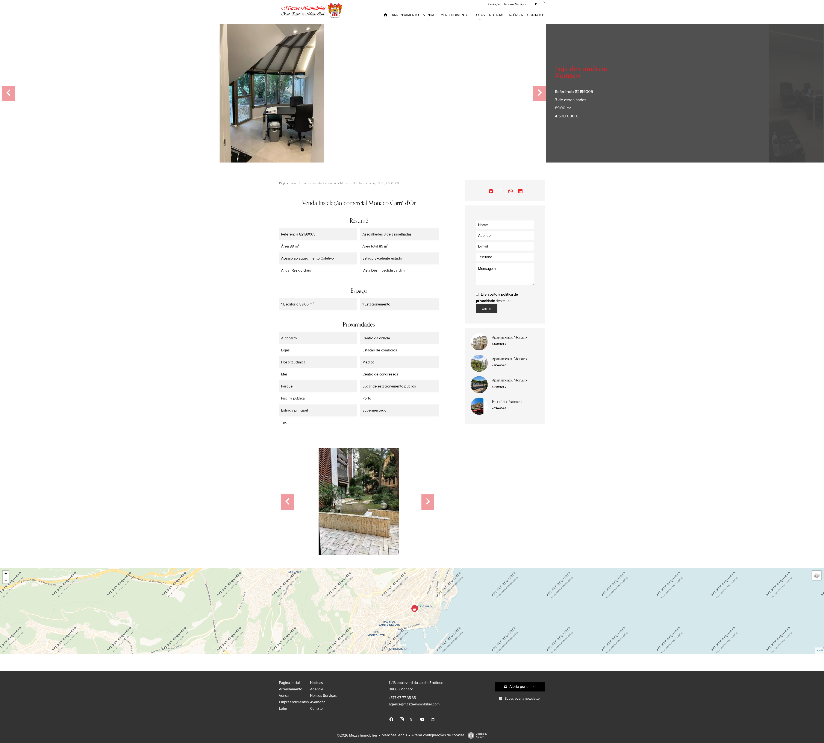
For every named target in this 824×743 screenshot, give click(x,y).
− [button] (6, 580)
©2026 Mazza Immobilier (357, 735)
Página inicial (287, 183)
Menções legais (394, 735)
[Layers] (816, 575)
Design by (481, 735)
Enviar (487, 308)
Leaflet (819, 650)
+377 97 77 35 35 (402, 698)
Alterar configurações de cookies (438, 735)
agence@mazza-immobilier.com (414, 704)
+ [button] (6, 573)
